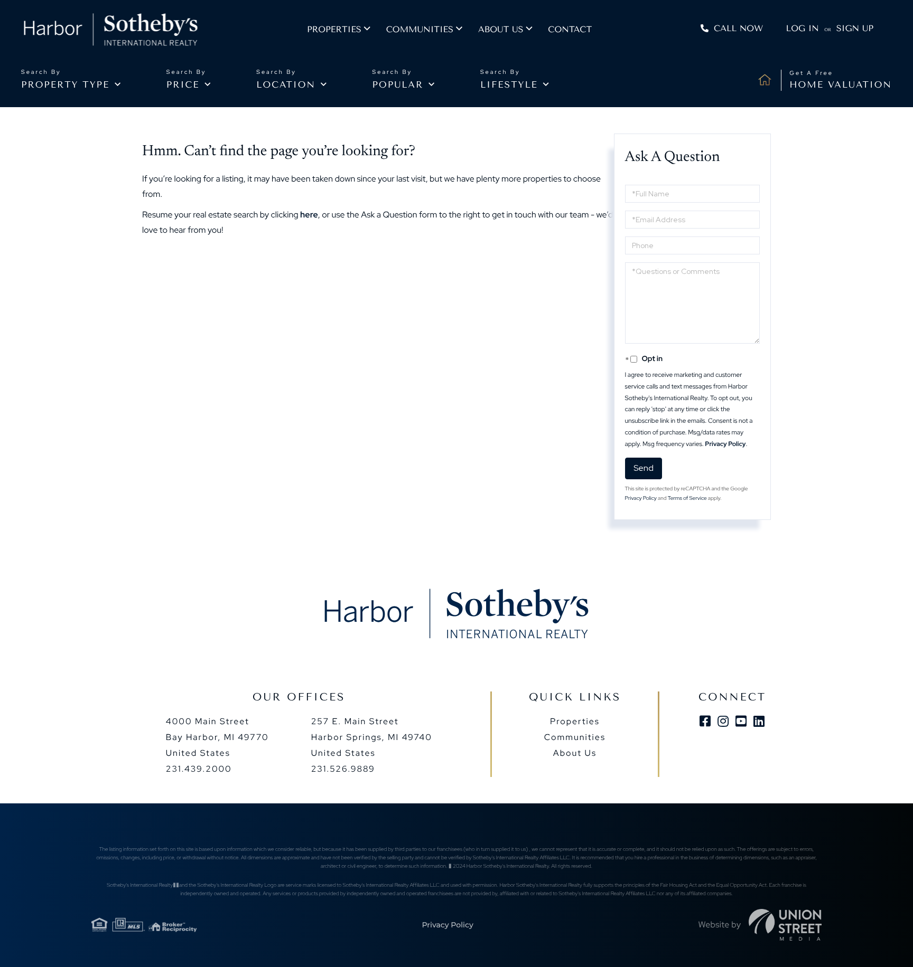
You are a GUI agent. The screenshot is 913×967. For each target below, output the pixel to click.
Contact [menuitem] (570, 29)
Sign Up (854, 28)
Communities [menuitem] (419, 29)
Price (183, 85)
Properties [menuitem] (334, 29)
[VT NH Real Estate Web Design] (785, 925)
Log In (802, 28)
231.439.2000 (199, 768)
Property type (65, 85)
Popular (398, 85)
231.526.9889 (343, 768)
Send (643, 467)
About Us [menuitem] (575, 753)
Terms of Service (687, 498)
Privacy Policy (725, 444)
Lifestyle (509, 85)
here (309, 214)
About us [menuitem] (500, 29)
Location (285, 85)
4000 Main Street (217, 737)
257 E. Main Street (371, 737)
